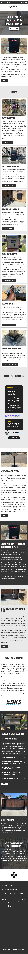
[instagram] (20, 2)
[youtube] (25, 2)
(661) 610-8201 (7, 2)
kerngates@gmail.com (11, 889)
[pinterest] (23, 2)
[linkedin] (27, 2)
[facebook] (21, 2)
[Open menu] (25, 7)
